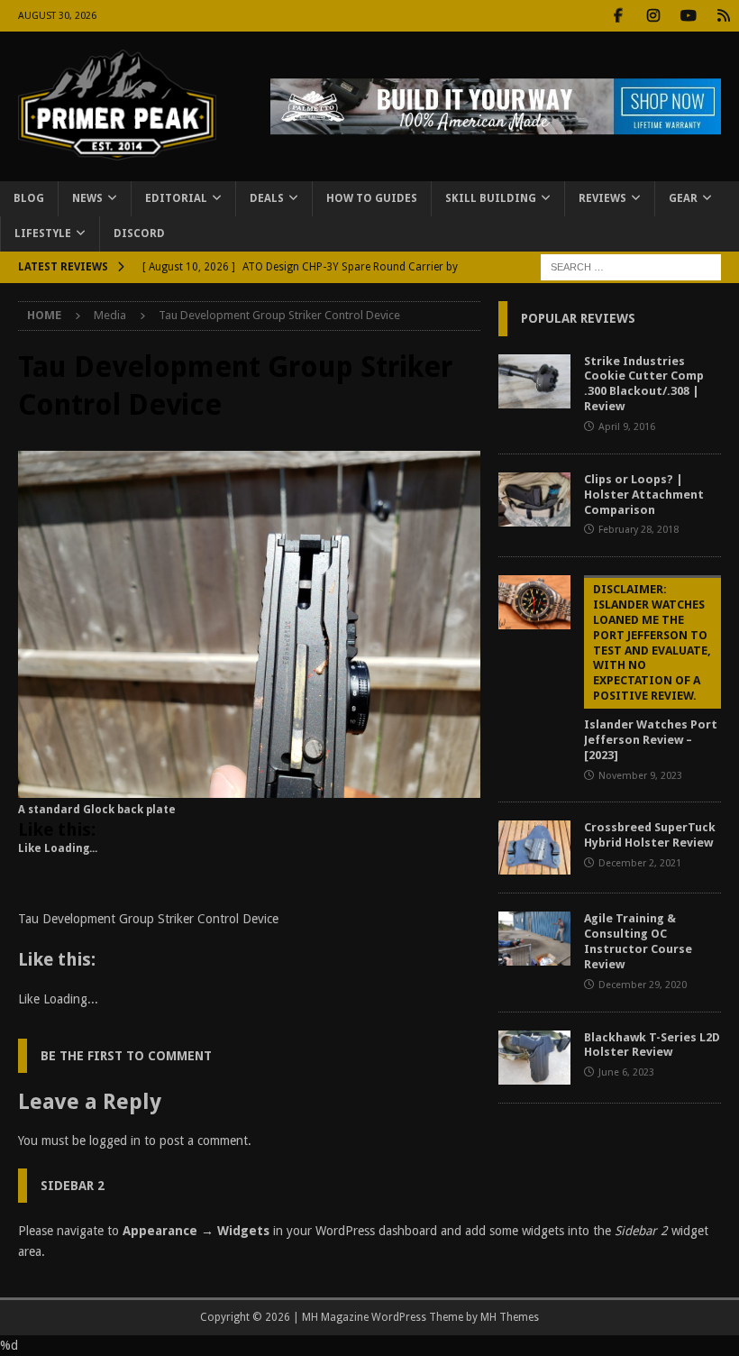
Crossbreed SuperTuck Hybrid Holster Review (650, 834)
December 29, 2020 (642, 985)
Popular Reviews (578, 318)
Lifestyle (42, 233)
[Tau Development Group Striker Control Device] (249, 788)
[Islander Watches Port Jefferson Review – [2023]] (534, 602)
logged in (115, 1140)
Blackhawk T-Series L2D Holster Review (652, 1045)
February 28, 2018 (638, 530)
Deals (267, 198)
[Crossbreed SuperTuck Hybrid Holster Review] (534, 847)
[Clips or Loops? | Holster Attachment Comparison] (534, 499)
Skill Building (490, 198)
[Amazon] (723, 16)
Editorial (176, 198)
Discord (139, 233)
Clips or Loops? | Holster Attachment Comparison (644, 494)
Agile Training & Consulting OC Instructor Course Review (638, 941)
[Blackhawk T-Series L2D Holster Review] (534, 1058)
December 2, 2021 (639, 863)
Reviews (602, 198)
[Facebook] (618, 16)
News (87, 198)
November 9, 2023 (640, 776)
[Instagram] (653, 16)
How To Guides (371, 198)
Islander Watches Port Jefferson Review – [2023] (650, 672)
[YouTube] (688, 16)
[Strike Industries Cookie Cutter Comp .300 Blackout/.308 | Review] (534, 381)
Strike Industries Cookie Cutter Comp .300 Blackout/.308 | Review (644, 384)
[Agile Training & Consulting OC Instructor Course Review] (534, 939)
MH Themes (509, 1317)
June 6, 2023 (626, 1072)
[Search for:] (631, 267)
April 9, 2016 (626, 427)
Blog (29, 198)
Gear (683, 198)
